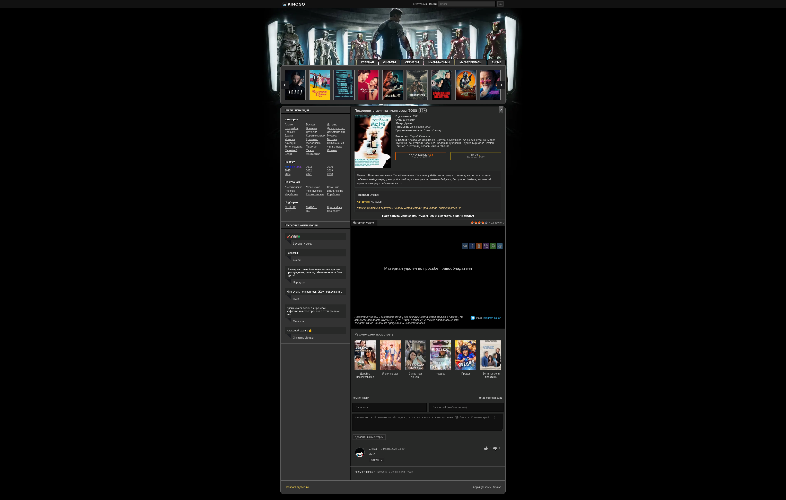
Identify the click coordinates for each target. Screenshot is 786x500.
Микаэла (298, 321)
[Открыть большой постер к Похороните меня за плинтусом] (373, 141)
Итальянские (335, 190)
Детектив (311, 131)
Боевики (290, 131)
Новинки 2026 (293, 166)
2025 (287, 170)
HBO (287, 211)
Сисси (296, 260)
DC (308, 211)
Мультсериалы (471, 62)
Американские (293, 187)
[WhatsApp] (493, 246)
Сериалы (412, 62)
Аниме (496, 62)
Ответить (376, 459)
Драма (289, 135)
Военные (311, 128)
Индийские (291, 194)
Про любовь (334, 207)
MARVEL (311, 207)
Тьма (296, 298)
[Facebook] (472, 246)
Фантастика (313, 153)
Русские (290, 190)
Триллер (311, 146)
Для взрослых (336, 128)
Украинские (313, 187)
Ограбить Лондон (303, 337)
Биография (291, 128)
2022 (309, 170)
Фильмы (389, 62)
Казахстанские (315, 194)
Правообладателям (297, 487)
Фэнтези (332, 150)
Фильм (369, 471)
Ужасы (310, 150)
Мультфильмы (439, 62)
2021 (309, 174)
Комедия (290, 142)
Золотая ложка (302, 243)
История (290, 139)
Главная (367, 62)
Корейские (333, 194)
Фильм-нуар (334, 146)
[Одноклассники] (479, 246)
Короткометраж (315, 135)
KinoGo (359, 471)
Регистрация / (419, 4)
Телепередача (293, 146)
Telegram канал (491, 317)
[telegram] (500, 246)
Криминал (312, 139)
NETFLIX (290, 207)
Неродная (299, 282)
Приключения (335, 142)
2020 (330, 166)
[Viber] (486, 246)
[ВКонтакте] (465, 246)
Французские (314, 190)
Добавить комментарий (369, 436)
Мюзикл (332, 139)
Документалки (336, 131)
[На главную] (293, 4)
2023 (309, 166)
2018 (330, 174)
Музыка (332, 135)
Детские (332, 124)
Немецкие (333, 187)
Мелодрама (313, 142)
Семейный (291, 150)
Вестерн (311, 124)
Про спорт (333, 211)
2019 (330, 170)
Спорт (288, 153)
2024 (287, 174)
